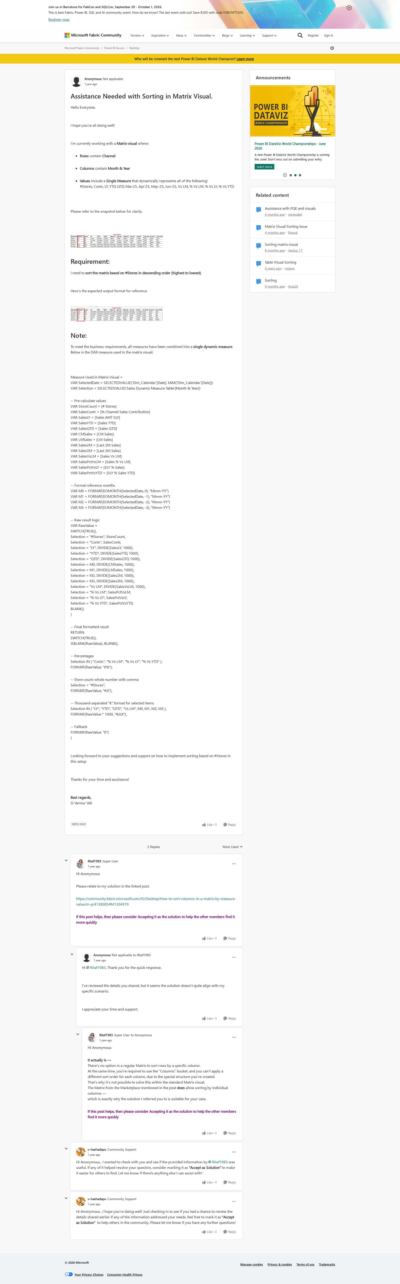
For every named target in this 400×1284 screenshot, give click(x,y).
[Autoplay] (285, 175)
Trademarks (327, 1264)
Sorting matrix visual (281, 244)
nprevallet (295, 214)
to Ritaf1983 (142, 955)
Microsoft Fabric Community (82, 48)
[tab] (290, 175)
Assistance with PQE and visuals (290, 208)
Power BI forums (114, 48)
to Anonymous (141, 1035)
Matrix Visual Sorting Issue (286, 226)
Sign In (328, 35)
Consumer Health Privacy (125, 1274)
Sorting (271, 280)
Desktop (134, 48)
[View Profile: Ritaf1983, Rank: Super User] (80, 863)
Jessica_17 (295, 250)
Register (313, 35)
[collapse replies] (66, 860)
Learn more (245, 58)
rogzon (290, 268)
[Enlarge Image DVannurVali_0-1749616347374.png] (117, 240)
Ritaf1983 (94, 861)
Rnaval (292, 232)
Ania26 (293, 286)
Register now (58, 19)
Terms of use (305, 1264)
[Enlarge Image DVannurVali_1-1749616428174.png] (117, 314)
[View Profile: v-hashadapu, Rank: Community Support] (80, 1152)
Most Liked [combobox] (233, 847)
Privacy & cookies (280, 1264)
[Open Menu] (332, 48)
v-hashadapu (97, 1149)
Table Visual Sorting (280, 262)
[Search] (300, 35)
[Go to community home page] (93, 35)
